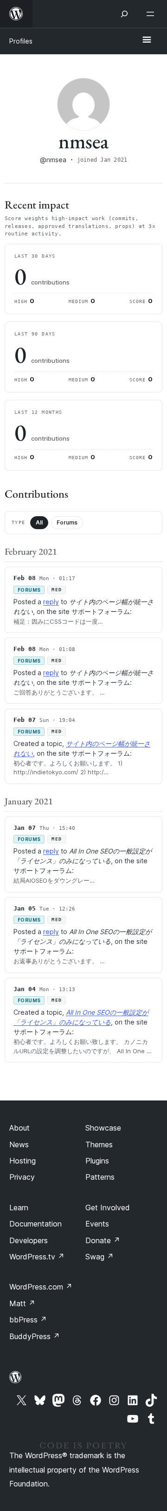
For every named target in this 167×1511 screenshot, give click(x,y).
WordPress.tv (36, 1256)
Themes (99, 1144)
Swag (99, 1256)
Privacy (22, 1177)
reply (51, 602)
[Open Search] (124, 14)
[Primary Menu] (147, 40)
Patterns (100, 1177)
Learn (18, 1207)
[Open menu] (152, 14)
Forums (67, 522)
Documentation (35, 1223)
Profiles (20, 41)
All (39, 522)
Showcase (103, 1127)
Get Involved (107, 1207)
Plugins (97, 1160)
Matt (22, 1303)
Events (97, 1223)
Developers (28, 1240)
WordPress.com (40, 1286)
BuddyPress (34, 1336)
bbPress (28, 1319)
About (19, 1127)
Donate (102, 1240)
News (19, 1144)
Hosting (22, 1160)
